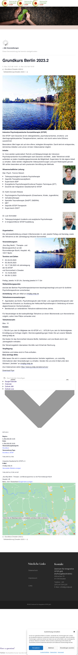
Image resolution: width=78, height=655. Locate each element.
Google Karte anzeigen (26, 482)
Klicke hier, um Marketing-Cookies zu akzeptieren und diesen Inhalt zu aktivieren (25, 518)
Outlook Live (9, 389)
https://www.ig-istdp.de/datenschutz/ (34, 367)
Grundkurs (5, 448)
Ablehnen (51, 648)
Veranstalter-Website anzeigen (11, 468)
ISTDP (12, 452)
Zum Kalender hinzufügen (16, 378)
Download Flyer (8, 370)
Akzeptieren (36, 648)
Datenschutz (53, 652)
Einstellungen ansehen (67, 648)
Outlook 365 (9, 386)
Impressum (61, 652)
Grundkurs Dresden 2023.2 (13, 69)
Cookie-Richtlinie (44, 652)
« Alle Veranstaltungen (10, 48)
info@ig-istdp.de (33, 293)
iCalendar (8, 384)
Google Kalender (11, 381)
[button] (74, 632)
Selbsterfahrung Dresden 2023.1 (15, 72)
